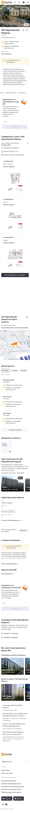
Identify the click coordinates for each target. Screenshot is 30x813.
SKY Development (6, 54)
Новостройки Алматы (7, 327)
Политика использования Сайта (11, 789)
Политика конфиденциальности (11, 783)
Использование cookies (8, 781)
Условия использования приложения (12, 786)
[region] (15, 345)
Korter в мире (5, 770)
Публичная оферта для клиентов (11, 792)
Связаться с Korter (7, 773)
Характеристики (11, 93)
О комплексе (22, 93)
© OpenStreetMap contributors (22, 359)
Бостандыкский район (21, 327)
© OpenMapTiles (12, 359)
